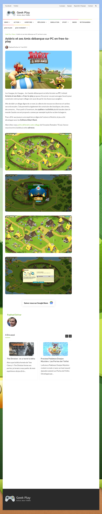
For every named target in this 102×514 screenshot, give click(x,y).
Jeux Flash (8, 28)
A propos (62, 6)
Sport (64, 22)
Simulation (54, 22)
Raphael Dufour (14, 314)
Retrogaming (85, 22)
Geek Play (8, 34)
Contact (90, 6)
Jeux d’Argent (20, 28)
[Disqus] (38, 410)
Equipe (69, 6)
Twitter (16, 6)
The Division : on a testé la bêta (21, 359)
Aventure (28, 22)
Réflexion (41, 22)
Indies (74, 22)
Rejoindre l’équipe (80, 6)
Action (16, 22)
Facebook (8, 6)
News (6, 22)
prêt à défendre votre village (29, 125)
